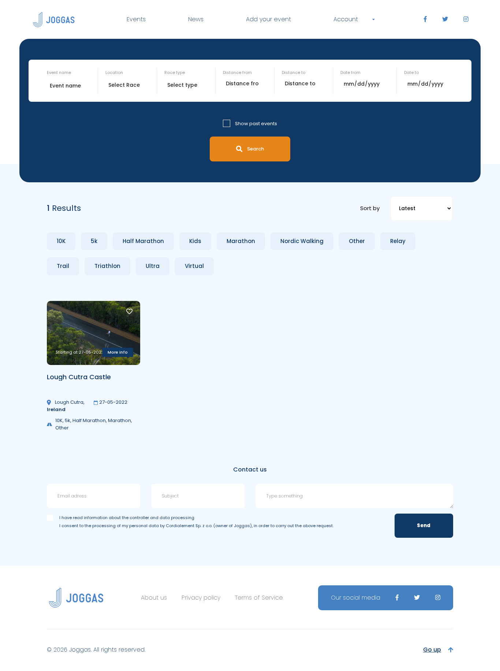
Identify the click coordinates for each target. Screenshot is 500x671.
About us (154, 597)
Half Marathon (143, 241)
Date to (411, 72)
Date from (350, 72)
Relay (398, 241)
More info (118, 352)
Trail (63, 266)
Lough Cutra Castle (79, 376)
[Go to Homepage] (53, 19)
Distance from (237, 72)
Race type (174, 72)
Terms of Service (259, 597)
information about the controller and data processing (139, 518)
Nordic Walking (302, 241)
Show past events (256, 123)
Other (357, 241)
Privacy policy (201, 597)
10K (61, 241)
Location (114, 72)
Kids (195, 241)
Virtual (194, 266)
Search (255, 148)
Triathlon (107, 266)
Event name (59, 72)
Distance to (293, 72)
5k (94, 241)
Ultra (153, 266)
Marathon (241, 241)
